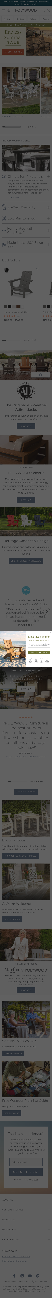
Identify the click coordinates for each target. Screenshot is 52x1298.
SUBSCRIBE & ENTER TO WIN (39, 652)
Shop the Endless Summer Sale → (39, 640)
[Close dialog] (51, 632)
